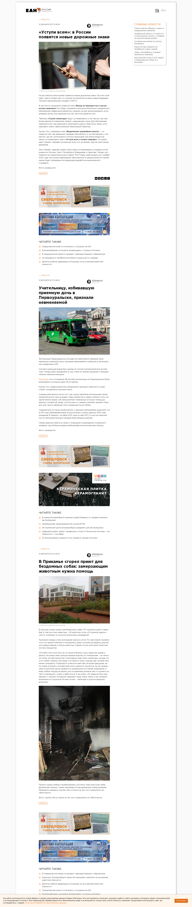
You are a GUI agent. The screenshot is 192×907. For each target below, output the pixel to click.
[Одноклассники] (99, 178)
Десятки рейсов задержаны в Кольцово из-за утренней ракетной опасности (72, 263)
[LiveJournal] (108, 178)
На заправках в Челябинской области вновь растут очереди (70, 258)
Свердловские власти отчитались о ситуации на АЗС (66, 247)
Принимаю (181, 901)
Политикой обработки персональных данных (45, 903)
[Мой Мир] (105, 178)
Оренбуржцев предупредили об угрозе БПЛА (63, 524)
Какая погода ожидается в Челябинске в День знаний (146, 48)
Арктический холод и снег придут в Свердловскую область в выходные (149, 60)
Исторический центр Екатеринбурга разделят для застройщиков (72, 528)
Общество (43, 173)
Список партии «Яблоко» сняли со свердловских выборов (149, 29)
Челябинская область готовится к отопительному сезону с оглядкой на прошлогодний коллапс (149, 36)
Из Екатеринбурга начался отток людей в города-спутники (69, 538)
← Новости (44, 19)
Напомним (43, 379)
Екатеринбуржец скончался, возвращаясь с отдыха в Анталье (71, 250)
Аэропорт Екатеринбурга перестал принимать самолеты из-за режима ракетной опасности (75, 879)
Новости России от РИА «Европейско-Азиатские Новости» (33, 10)
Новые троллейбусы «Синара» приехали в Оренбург (147, 53)
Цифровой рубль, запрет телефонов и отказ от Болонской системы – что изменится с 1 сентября (76, 533)
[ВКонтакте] (96, 178)
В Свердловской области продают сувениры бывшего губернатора (73, 254)
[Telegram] (102, 178)
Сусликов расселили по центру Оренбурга (148, 42)
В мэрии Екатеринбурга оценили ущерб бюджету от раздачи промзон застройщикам (74, 519)
